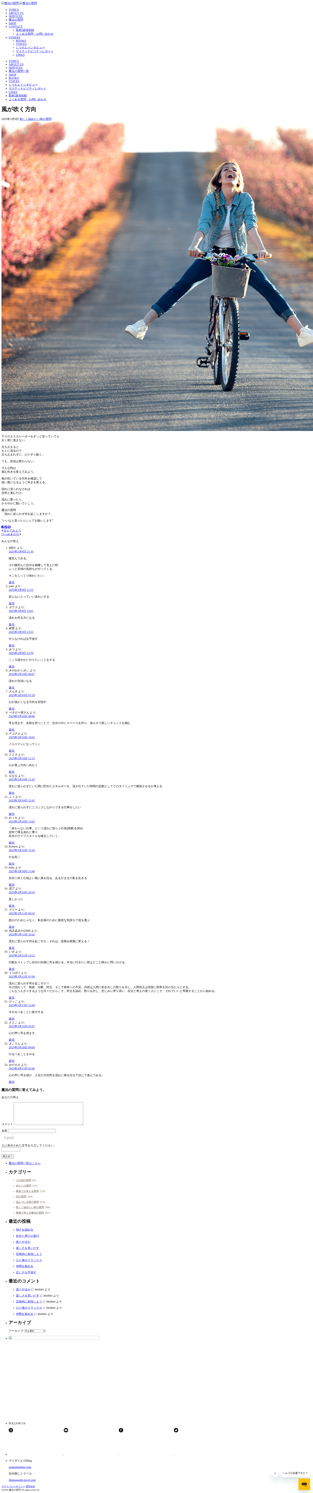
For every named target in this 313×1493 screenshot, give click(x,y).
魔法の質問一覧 (19, 71)
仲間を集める (24, 1266)
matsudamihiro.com (20, 1467)
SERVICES (15, 16)
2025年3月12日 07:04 (22, 976)
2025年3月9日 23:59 (21, 653)
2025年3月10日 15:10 (22, 850)
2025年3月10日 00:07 (22, 674)
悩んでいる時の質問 (27, 1202)
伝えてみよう (12, 530)
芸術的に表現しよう (29, 1254)
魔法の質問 (16, 19)
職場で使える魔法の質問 (30, 1212)
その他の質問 (23, 1180)
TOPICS (14, 9)
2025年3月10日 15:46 (22, 871)
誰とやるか (23, 1241)
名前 (4, 1130)
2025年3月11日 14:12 (22, 955)
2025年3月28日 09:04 (22, 1047)
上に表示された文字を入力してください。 (29, 1145)
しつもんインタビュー (30, 47)
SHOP (12, 23)
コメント (7, 1124)
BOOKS (21, 40)
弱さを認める (24, 1229)
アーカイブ (16, 1330)
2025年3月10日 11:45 (22, 779)
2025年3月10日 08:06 (22, 716)
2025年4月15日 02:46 (22, 1068)
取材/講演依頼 (25, 30)
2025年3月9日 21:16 (21, 551)
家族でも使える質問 (27, 1191)
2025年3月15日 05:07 (22, 1026)
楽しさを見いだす (27, 1248)
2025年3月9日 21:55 (21, 589)
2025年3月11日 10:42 (22, 934)
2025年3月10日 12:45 (22, 800)
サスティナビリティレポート (35, 51)
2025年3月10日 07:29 (22, 695)
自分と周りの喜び (27, 1235)
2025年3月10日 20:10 (22, 892)
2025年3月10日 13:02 (22, 821)
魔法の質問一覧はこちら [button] (25, 1163)
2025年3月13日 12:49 (22, 1005)
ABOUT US (16, 13)
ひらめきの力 (10, 534)
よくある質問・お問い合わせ (35, 33)
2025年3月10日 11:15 (22, 758)
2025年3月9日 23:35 (21, 632)
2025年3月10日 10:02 (22, 737)
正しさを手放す (26, 1272)
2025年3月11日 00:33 (22, 913)
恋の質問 (21, 1196)
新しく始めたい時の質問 (35, 119)
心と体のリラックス (29, 1260)
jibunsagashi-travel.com (22, 1480)
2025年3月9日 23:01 (21, 611)
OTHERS (14, 37)
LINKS (20, 54)
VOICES (21, 44)
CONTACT (16, 26)
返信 (11, 582)
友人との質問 (23, 1185)
